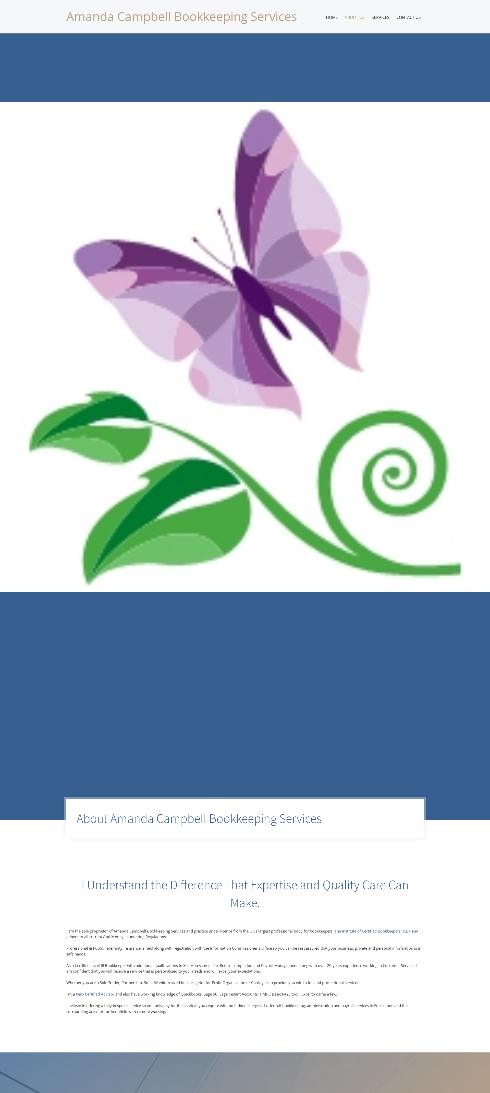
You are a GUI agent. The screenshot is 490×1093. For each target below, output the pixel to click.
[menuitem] (332, 17)
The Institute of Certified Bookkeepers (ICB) (372, 931)
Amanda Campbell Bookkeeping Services (181, 16)
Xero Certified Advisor (95, 994)
